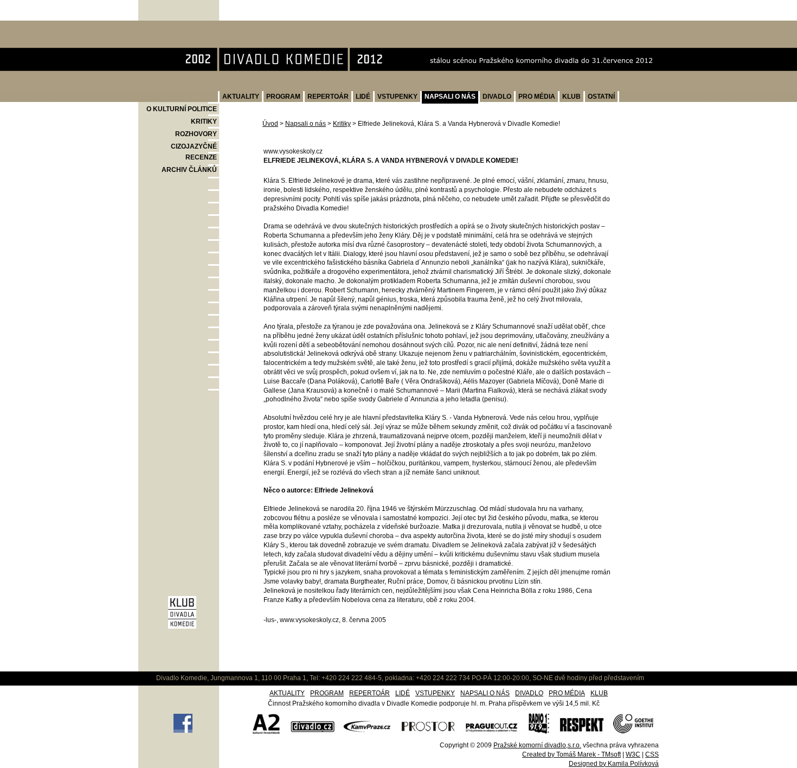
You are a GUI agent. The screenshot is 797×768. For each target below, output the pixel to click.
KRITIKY (204, 121)
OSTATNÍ (601, 96)
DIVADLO (497, 96)
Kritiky (342, 123)
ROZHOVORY (196, 134)
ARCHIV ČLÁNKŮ (189, 170)
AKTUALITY (240, 96)
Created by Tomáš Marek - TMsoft (571, 754)
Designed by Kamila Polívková (614, 763)
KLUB (571, 96)
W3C (633, 754)
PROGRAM (283, 96)
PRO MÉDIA (536, 96)
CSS (652, 754)
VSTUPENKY (397, 96)
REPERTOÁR (328, 96)
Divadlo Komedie (173, 26)
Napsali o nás (305, 123)
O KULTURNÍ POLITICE (181, 109)
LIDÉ (363, 96)
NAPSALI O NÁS (450, 96)
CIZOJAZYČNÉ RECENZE (194, 152)
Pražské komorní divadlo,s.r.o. (537, 745)
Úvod (270, 123)
